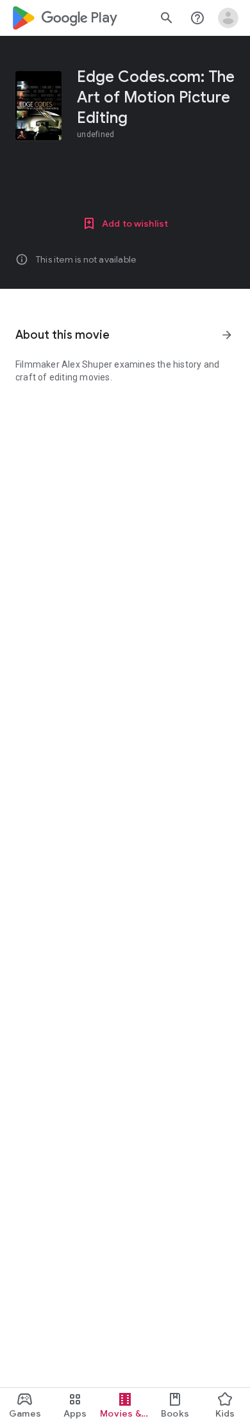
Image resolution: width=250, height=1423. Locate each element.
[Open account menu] (228, 18)
